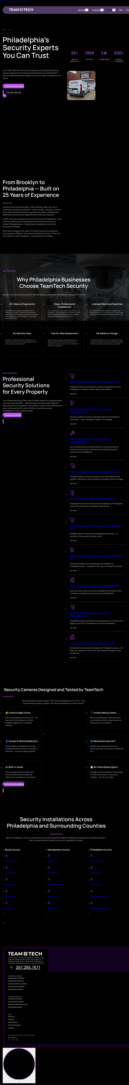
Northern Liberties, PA (99, 896)
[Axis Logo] (17, 161)
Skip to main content (8, 1)
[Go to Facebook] (13, 1039)
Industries (96, 10)
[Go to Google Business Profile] (9, 1039)
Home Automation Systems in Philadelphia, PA (94, 471)
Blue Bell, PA (53, 861)
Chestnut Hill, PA (97, 861)
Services (81, 10)
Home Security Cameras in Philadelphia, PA (93, 498)
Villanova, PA (53, 908)
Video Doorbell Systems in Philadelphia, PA (92, 643)
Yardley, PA (9, 908)
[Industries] (102, 10)
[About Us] (113, 10)
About (109, 10)
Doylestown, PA (11, 861)
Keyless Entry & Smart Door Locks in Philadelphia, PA (96, 557)
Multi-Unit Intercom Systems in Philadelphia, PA (95, 585)
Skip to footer (22, 1)
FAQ (120, 10)
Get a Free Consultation (14, 86)
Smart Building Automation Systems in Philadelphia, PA (90, 614)
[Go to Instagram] (17, 1039)
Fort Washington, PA (56, 884)
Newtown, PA (10, 884)
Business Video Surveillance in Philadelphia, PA (95, 381)
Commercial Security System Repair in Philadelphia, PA (90, 440)
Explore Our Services (13, 415)
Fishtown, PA (95, 873)
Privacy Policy (12, 1037)
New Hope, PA (10, 873)
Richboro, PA (10, 896)
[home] (21, 10)
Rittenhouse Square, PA (99, 908)
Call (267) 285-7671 (13, 92)
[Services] (86, 10)
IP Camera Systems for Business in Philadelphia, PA (95, 527)
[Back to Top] (19, 1065)
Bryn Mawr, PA (53, 873)
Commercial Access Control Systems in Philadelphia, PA (91, 410)
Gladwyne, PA (53, 896)
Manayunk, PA (95, 884)
